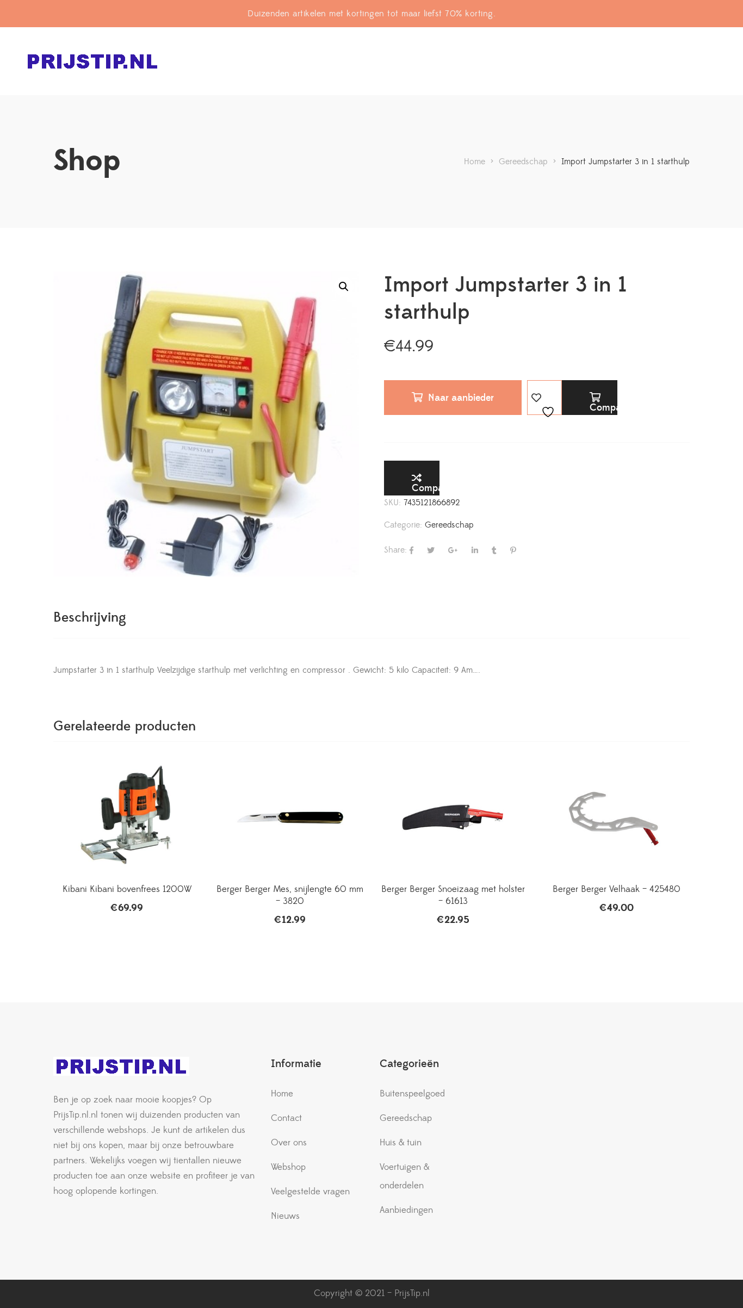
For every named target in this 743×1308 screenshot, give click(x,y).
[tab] (89, 617)
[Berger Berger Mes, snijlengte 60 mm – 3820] (289, 818)
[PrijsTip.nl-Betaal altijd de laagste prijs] (92, 61)
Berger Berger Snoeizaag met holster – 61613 (453, 895)
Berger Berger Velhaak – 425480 (616, 889)
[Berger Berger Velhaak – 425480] (616, 818)
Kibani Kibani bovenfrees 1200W (127, 889)
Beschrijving (89, 617)
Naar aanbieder (461, 398)
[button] (344, 286)
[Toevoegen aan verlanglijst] (544, 397)
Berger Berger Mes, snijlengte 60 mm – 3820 (289, 895)
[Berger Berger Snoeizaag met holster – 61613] (453, 818)
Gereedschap (449, 524)
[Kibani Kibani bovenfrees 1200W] (126, 818)
